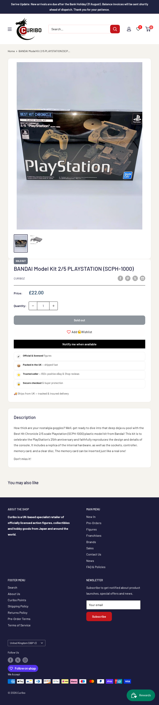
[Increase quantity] (53, 306)
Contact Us (93, 554)
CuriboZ (19, 278)
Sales (90, 548)
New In (91, 516)
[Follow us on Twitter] (18, 660)
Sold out (79, 320)
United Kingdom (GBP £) (23, 643)
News (90, 560)
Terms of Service (19, 625)
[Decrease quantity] (33, 306)
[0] (148, 29)
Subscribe (99, 616)
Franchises (93, 535)
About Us (14, 594)
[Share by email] (142, 278)
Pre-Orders (93, 523)
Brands (91, 542)
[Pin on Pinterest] (127, 278)
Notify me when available (79, 344)
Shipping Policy (18, 606)
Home (11, 51)
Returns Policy (17, 612)
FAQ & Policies (95, 567)
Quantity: (20, 306)
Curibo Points (17, 600)
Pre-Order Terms (19, 619)
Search (12, 587)
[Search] (115, 29)
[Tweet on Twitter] (135, 278)
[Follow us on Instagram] (25, 660)
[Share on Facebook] (120, 278)
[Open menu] (10, 29)
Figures (91, 529)
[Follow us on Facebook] (10, 660)
